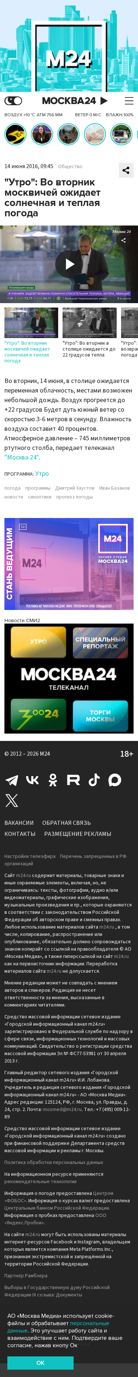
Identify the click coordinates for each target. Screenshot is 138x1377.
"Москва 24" (21, 457)
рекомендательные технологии (40, 1181)
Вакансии (19, 823)
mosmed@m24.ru (62, 1109)
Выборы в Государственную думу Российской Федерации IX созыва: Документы (57, 1291)
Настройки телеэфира (30, 856)
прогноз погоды (74, 497)
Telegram (11, 780)
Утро (42, 473)
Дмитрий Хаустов (75, 488)
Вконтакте (32, 780)
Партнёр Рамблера (25, 1276)
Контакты (20, 834)
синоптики (40, 497)
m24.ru (23, 875)
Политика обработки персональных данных (53, 1162)
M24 (45, 754)
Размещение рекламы (78, 834)
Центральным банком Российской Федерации (56, 1208)
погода (12, 488)
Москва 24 (69, 101)
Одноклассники (53, 780)
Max (114, 780)
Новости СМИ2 (22, 620)
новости (13, 497)
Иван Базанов (114, 488)
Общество (70, 166)
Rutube (73, 780)
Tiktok (94, 780)
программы (37, 488)
